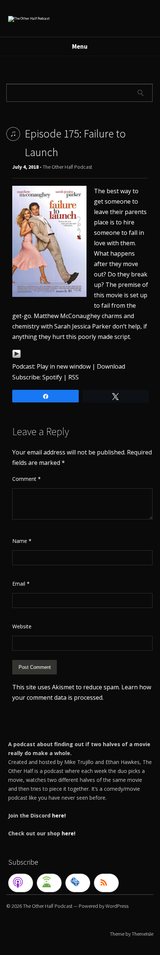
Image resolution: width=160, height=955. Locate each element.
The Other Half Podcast (67, 167)
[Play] (16, 356)
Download (111, 366)
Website (22, 626)
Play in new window (64, 366)
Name (22, 540)
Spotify (52, 377)
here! (59, 815)
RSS (73, 377)
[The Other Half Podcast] (29, 18)
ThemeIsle (142, 933)
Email (21, 583)
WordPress (116, 906)
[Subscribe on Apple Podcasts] (20, 883)
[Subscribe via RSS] (106, 883)
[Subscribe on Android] (49, 883)
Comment (26, 478)
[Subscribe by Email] (77, 883)
